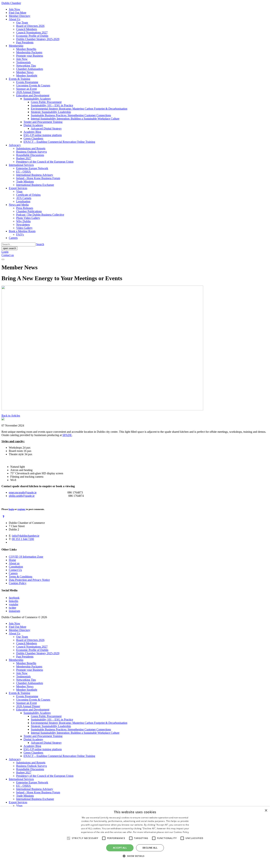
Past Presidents (24, 42)
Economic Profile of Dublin (32, 35)
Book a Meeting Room (22, 231)
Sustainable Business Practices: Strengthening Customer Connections (71, 115)
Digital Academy (33, 125)
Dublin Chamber (11, 3)
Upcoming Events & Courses (33, 85)
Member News (24, 72)
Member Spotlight (26, 75)
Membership (16, 45)
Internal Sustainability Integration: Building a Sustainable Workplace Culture (75, 118)
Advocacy (15, 145)
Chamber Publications (29, 211)
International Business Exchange (35, 184)
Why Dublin (23, 221)
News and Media (19, 204)
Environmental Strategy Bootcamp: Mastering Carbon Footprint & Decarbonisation (79, 108)
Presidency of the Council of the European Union (44, 161)
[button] (134, 856)
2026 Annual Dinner (28, 92)
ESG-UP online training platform (43, 135)
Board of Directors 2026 (30, 25)
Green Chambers (33, 138)
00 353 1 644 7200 (23, 539)
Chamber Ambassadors (29, 68)
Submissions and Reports (30, 148)
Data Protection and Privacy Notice (29, 579)
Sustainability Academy (37, 98)
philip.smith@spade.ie (22, 495)
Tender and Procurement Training (43, 121)
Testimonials (23, 62)
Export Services (18, 188)
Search (40, 244)
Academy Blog (32, 131)
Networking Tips (26, 65)
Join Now (14, 9)
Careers (13, 237)
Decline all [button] (150, 847)
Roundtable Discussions (30, 155)
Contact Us (15, 569)
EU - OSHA (23, 171)
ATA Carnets (23, 198)
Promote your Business (29, 55)
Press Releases (24, 208)
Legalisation (23, 201)
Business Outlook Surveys (31, 151)
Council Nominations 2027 (32, 32)
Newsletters (23, 224)
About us (14, 563)
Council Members (26, 29)
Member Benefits (26, 49)
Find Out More (17, 12)
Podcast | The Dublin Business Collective (40, 214)
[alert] (135, 834)
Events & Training (19, 78)
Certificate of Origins (28, 194)
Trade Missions (25, 181)
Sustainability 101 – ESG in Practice (52, 105)
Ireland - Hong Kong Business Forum (38, 178)
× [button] (265, 810)
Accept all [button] (120, 847)
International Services (21, 165)
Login (4, 251)
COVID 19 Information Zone (26, 556)
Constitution (16, 566)
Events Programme (27, 82)
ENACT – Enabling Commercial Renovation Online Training (59, 141)
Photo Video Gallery (28, 218)
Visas (19, 191)
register (21, 509)
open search (9, 248)
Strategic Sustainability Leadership (51, 112)
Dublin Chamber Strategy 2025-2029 (37, 39)
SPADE (67, 435)
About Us (14, 19)
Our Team (22, 22)
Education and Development (32, 95)
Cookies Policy (17, 583)
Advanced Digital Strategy (46, 128)
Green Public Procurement (46, 102)
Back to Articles (10, 415)
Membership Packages (29, 52)
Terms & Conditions (20, 576)
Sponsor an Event (26, 88)
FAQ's (20, 234)
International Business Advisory (34, 174)
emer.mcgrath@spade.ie (23, 492)
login (11, 509)
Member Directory (19, 15)
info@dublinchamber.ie (25, 535)
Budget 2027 (23, 158)
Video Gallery (24, 227)
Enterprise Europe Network (32, 168)
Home (12, 560)
